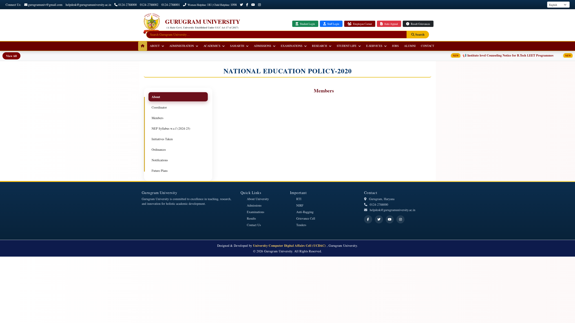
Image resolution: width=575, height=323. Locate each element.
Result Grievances (420, 24)
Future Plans (160, 170)
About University (258, 199)
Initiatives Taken (162, 139)
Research (319, 46)
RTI (298, 199)
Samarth (237, 46)
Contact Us (254, 225)
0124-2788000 (127, 4)
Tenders (301, 225)
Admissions (262, 46)
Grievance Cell (305, 218)
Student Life (346, 46)
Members (157, 118)
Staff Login (333, 24)
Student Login (307, 24)
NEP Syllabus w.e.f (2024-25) (171, 128)
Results (251, 218)
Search (419, 34)
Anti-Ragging (305, 212)
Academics (211, 46)
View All (11, 56)
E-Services (374, 46)
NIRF (299, 205)
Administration (181, 46)
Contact (427, 46)
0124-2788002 (149, 4)
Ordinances (159, 149)
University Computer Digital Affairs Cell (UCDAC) (290, 245)
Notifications (160, 160)
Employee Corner (362, 24)
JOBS (395, 46)
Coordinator (159, 107)
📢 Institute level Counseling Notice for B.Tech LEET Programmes (493, 55)
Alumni (410, 46)
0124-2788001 (170, 4)
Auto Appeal (390, 24)
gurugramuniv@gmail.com (45, 4)
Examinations (291, 46)
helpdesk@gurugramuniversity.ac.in (88, 4)
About (155, 46)
